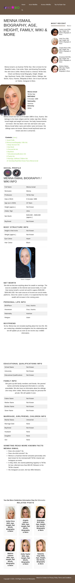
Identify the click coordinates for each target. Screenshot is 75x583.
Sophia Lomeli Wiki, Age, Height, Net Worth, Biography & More (65, 32)
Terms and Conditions (64, 577)
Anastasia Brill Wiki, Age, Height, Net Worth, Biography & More (41, 525)
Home (23, 4)
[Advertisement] (25, 53)
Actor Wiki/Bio (33, 4)
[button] (22, 10)
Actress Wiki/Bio (46, 4)
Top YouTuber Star (60, 4)
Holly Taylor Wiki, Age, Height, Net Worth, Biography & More (25, 559)
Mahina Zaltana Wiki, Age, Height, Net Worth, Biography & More (10, 559)
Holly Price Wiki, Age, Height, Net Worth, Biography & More (10, 526)
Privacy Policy (53, 577)
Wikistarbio (41, 500)
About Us (39, 577)
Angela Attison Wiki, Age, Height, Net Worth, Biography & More (25, 526)
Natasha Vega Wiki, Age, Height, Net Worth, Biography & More (41, 559)
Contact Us (45, 577)
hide (15, 137)
